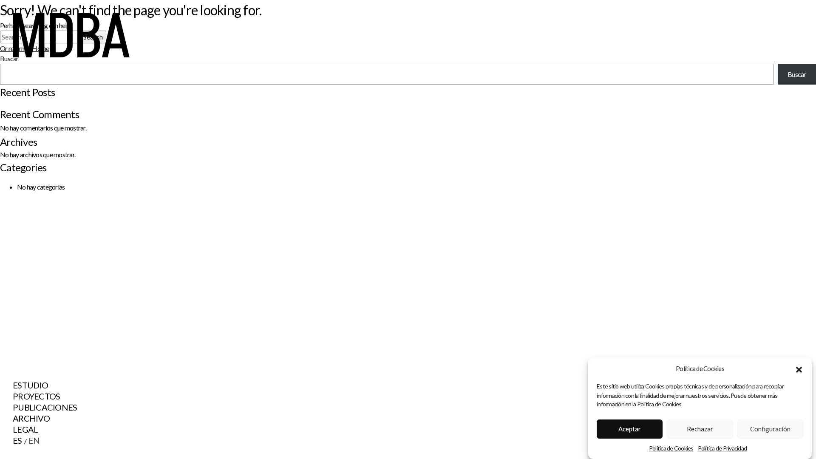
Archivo (31, 418)
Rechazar (700, 429)
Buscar (797, 74)
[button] (799, 368)
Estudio (30, 385)
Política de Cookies (671, 447)
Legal (25, 429)
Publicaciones (45, 407)
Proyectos (36, 396)
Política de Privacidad (722, 447)
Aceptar (629, 429)
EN (34, 440)
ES (17, 440)
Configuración (770, 429)
